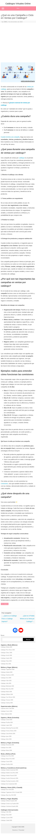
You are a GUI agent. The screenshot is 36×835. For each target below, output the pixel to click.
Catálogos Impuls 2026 (6, 658)
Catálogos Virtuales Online (18, 3)
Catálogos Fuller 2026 (6, 680)
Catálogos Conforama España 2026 (9, 806)
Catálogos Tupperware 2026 (7, 669)
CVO (5, 22)
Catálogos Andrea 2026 (6, 647)
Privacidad (21, 830)
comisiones (4, 483)
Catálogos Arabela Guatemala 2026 (9, 770)
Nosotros (14, 830)
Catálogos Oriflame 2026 (7, 694)
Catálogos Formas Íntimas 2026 (8, 730)
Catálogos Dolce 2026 (6, 739)
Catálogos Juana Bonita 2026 (8, 733)
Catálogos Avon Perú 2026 (7, 756)
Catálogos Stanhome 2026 (7, 675)
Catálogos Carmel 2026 (6, 719)
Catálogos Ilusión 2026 (6, 655)
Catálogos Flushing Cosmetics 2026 (9, 781)
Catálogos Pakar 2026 (6, 661)
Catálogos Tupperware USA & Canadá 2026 (11, 792)
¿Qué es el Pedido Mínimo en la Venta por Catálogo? (27, 618)
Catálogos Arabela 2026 (6, 672)
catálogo (21, 158)
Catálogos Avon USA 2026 (7, 789)
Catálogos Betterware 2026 (7, 686)
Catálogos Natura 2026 (6, 691)
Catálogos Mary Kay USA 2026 (8, 795)
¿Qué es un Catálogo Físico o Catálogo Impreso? (9, 618)
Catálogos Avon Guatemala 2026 (9, 784)
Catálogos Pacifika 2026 (7, 722)
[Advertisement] (18, 43)
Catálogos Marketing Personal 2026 (9, 728)
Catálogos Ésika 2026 (6, 814)
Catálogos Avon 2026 (6, 677)
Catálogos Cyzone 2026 (6, 817)
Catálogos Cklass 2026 (6, 652)
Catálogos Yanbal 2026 (6, 820)
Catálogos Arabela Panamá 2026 (9, 775)
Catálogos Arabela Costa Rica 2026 (9, 772)
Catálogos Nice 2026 (6, 663)
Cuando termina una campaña (10, 137)
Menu (18, 8)
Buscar (2, 635)
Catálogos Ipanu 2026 (6, 736)
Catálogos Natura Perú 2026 (7, 758)
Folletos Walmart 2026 (6, 714)
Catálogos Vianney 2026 (7, 702)
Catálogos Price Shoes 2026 (8, 649)
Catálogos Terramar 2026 (7, 700)
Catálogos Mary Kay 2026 (7, 688)
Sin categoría (4, 604)
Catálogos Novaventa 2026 (7, 744)
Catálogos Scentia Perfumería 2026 (9, 778)
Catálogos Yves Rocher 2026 (8, 697)
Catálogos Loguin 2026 (6, 725)
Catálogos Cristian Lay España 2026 (10, 803)
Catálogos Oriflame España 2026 (9, 800)
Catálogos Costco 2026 (6, 711)
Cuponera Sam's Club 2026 (7, 708)
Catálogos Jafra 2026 (6, 683)
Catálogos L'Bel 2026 (6, 812)
